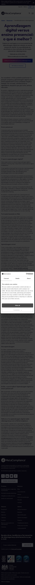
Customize (17, 310)
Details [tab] (18, 278)
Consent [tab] (6, 278)
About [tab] (29, 278)
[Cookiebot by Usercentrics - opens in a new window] (26, 274)
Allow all (17, 305)
